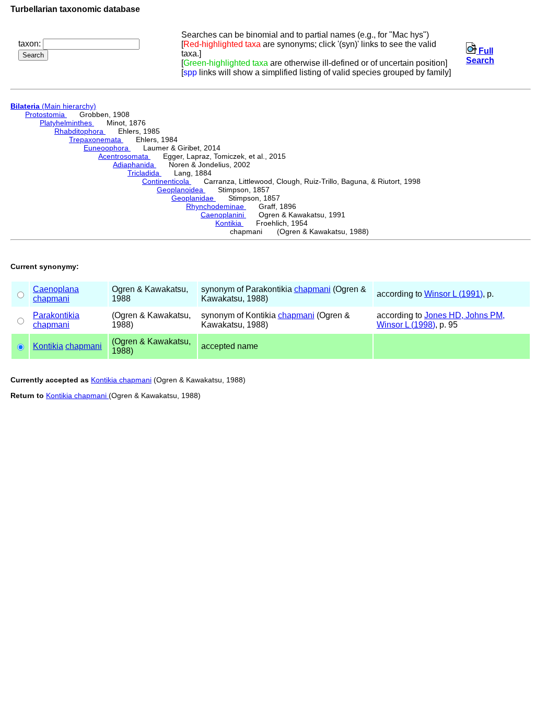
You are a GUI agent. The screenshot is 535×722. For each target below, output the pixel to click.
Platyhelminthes (67, 123)
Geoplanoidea (181, 189)
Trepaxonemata (96, 139)
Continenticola (166, 181)
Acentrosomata (124, 156)
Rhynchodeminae (216, 206)
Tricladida (144, 173)
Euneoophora (107, 148)
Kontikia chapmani (121, 380)
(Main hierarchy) (53, 106)
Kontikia (229, 223)
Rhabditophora (80, 131)
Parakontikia (56, 315)
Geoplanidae (193, 198)
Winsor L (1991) (453, 293)
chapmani (51, 298)
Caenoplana (56, 289)
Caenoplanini (223, 215)
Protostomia (46, 114)
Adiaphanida (134, 164)
